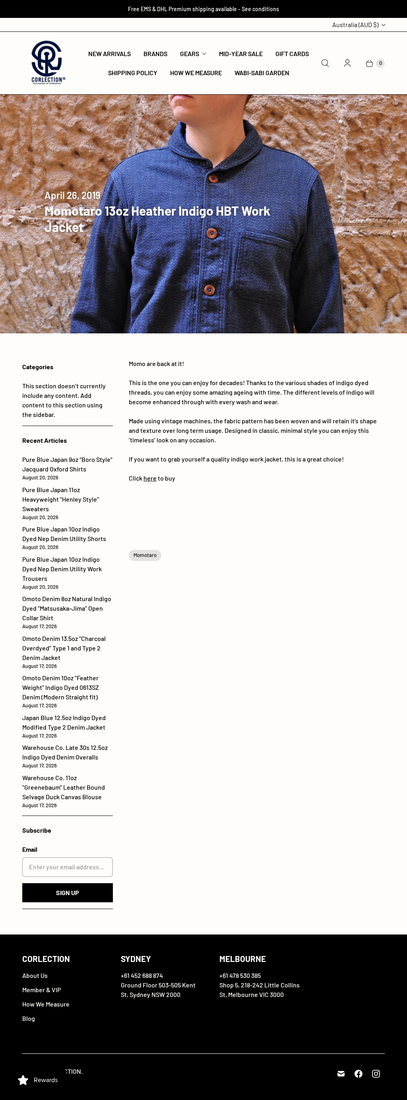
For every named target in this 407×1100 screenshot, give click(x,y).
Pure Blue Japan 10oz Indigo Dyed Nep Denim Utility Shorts (64, 537)
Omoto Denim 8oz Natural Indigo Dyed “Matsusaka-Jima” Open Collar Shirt (66, 612)
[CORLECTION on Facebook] (358, 1074)
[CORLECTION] (47, 63)
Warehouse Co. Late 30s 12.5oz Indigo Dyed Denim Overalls (65, 756)
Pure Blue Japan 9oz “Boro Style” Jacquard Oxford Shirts (67, 468)
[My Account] (347, 63)
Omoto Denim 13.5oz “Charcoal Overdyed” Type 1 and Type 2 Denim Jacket (64, 652)
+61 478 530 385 (240, 975)
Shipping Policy (132, 72)
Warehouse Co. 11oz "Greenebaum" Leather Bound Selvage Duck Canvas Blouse (63, 791)
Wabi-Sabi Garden (262, 72)
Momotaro (145, 555)
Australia (355, 24)
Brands (155, 53)
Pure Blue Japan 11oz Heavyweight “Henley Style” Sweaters (60, 503)
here (150, 478)
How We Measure (196, 72)
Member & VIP (41, 989)
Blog (28, 1018)
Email (29, 849)
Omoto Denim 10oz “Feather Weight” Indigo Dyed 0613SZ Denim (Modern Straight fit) (60, 691)
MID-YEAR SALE (241, 53)
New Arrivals (109, 53)
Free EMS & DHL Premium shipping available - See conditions (203, 9)
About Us (35, 975)
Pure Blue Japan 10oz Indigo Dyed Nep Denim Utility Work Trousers (62, 572)
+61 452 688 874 (142, 975)
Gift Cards (292, 53)
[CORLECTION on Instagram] (376, 1074)
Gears (189, 53)
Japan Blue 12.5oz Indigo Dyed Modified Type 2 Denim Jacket (64, 726)
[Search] (325, 63)
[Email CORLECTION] (341, 1074)
